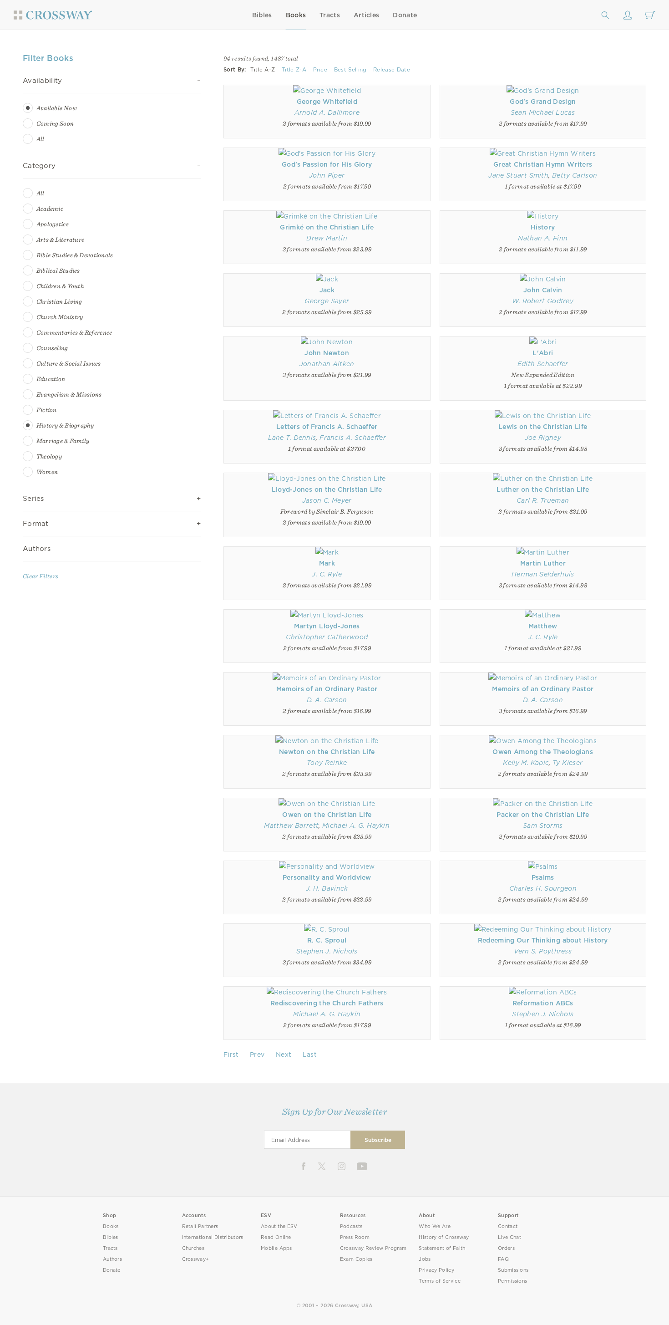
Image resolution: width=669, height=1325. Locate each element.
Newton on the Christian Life (327, 751)
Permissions (512, 1281)
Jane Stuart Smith (518, 175)
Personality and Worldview (327, 877)
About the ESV (279, 1226)
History (543, 227)
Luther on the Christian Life (543, 489)
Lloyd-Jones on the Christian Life (327, 489)
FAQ (503, 1259)
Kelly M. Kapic (526, 762)
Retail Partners (200, 1226)
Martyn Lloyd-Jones (327, 626)
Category (39, 166)
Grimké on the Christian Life (327, 227)
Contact (507, 1226)
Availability (42, 80)
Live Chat (509, 1237)
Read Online (276, 1237)
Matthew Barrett (291, 825)
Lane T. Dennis (292, 437)
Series (33, 498)
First (231, 1054)
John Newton (326, 353)
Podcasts (351, 1226)
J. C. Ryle (327, 574)
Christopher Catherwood (327, 637)
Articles (366, 15)
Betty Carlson (574, 175)
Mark (327, 563)
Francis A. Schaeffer (352, 437)
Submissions (513, 1270)
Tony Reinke (327, 762)
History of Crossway (444, 1237)
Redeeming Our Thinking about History (543, 940)
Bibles (262, 15)
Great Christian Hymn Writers (542, 164)
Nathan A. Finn (543, 238)
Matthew (542, 626)
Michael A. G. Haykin (356, 825)
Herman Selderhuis (543, 574)
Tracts (329, 15)
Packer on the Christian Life (543, 814)
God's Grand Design (543, 101)
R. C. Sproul (326, 940)
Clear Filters (40, 576)
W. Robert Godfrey (542, 301)
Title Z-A (294, 69)
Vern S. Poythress (543, 951)
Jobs (425, 1259)
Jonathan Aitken (327, 363)
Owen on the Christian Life (326, 814)
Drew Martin (326, 238)
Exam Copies (356, 1259)
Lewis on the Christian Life (542, 426)
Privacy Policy (436, 1270)
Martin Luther (543, 563)
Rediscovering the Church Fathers (327, 1003)
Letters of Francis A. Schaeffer (327, 426)
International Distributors (212, 1237)
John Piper (327, 175)
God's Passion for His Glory (327, 164)
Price (320, 69)
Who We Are (435, 1226)
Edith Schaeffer (542, 363)
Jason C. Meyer (327, 500)
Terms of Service (439, 1281)
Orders (506, 1248)
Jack (326, 290)
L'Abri (542, 353)
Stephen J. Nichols (327, 951)
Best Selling (350, 69)
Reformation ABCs (542, 1003)
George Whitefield (327, 101)
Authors (37, 549)
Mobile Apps (276, 1248)
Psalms (543, 877)
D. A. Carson (327, 699)
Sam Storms (543, 825)
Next (283, 1054)
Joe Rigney (543, 437)
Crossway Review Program (373, 1248)
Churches (193, 1248)
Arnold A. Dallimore (327, 112)
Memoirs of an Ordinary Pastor (327, 689)
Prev (257, 1054)
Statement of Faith (442, 1248)
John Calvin (543, 290)
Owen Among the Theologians (542, 751)
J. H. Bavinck (327, 888)
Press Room (355, 1237)
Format (36, 524)
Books (296, 15)
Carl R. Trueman (543, 500)
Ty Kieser (567, 762)
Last (310, 1054)
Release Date (391, 69)
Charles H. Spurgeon (543, 888)
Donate (405, 15)
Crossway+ (195, 1259)
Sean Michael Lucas (543, 112)
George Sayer (326, 301)
